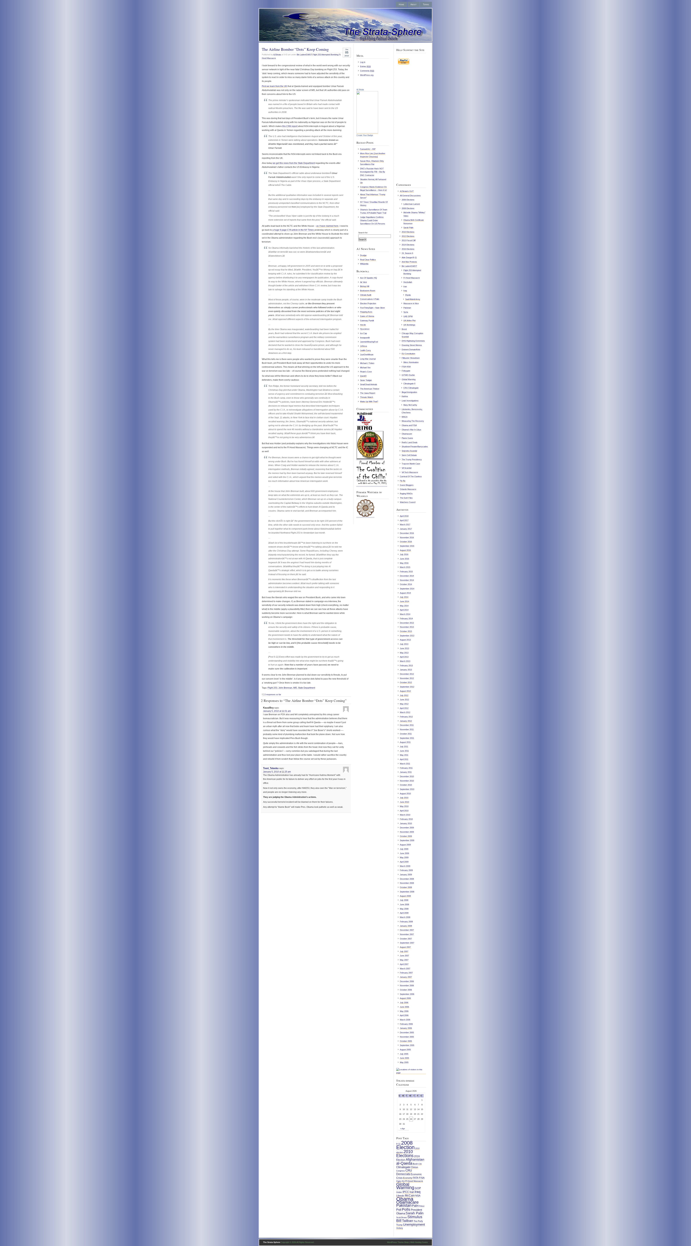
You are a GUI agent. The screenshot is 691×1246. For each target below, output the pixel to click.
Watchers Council (407, 502)
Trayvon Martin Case (411, 464)
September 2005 (407, 1045)
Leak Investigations (410, 401)
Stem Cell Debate (409, 455)
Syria (405, 312)
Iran (405, 286)
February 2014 (406, 618)
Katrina (405, 396)
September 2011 (407, 738)
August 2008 (405, 896)
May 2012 (404, 704)
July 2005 (404, 1054)
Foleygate (406, 371)
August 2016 (405, 550)
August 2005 (405, 1049)
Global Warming (408, 379)
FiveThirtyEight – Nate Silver (372, 308)
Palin (415, 1205)
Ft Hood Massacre (411, 278)
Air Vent (363, 282)
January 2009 (406, 874)
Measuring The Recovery (413, 421)
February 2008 (406, 921)
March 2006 (405, 1020)
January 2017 (406, 529)
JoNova (363, 346)
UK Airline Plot (409, 320)
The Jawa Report (367, 393)
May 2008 (404, 909)
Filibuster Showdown (411, 358)
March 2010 (405, 815)
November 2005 (407, 1037)
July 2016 (404, 554)
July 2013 (404, 644)
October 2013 (406, 631)
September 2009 (407, 840)
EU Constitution (408, 354)
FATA (415, 1177)
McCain (410, 1195)
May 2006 (404, 1011)
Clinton (414, 1167)
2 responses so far (273, 694)
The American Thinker (369, 389)
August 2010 (405, 793)
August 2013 (405, 640)
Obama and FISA (409, 425)
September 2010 (407, 789)
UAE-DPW (408, 316)
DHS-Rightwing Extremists (413, 341)
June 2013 (404, 648)
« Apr (402, 1129)
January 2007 (406, 977)
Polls (406, 1209)
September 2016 (407, 546)
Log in (362, 62)
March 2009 (405, 866)
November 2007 (407, 934)
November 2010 (407, 781)
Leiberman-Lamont (411, 204)
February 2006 (406, 1024)
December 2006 (407, 981)
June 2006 (404, 1007)
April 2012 (404, 708)
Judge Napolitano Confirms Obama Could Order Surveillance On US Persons (372, 220)
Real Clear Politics (368, 260)
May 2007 (404, 960)
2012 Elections (408, 236)
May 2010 (404, 806)
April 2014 (404, 610)
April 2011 (404, 759)
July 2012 (404, 695)
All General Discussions (410, 195)
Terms (426, 4)
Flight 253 (272, 688)
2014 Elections (408, 245)
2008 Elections (408, 208)
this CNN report (290, 126)
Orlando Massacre (408, 489)
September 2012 (407, 687)
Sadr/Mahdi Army (412, 299)
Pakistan (407, 308)
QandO (363, 376)
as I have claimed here (327, 226)
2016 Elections (408, 249)
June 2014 (404, 601)
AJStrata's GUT (407, 191)
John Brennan (285, 688)
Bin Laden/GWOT (304, 54)
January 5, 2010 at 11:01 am (277, 711)
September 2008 (407, 892)
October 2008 (406, 887)
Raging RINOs (406, 493)
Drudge (363, 255)
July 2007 (404, 951)
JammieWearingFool (369, 342)
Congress (400, 1171)
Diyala (408, 295)
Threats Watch (366, 397)
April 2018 (404, 516)
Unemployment (414, 1224)
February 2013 (406, 665)
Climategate (403, 1167)
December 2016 (407, 533)
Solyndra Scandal (409, 451)
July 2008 (404, 900)
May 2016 (404, 563)
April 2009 (404, 862)
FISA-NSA (406, 367)
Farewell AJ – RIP (368, 149)
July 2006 (404, 1002)
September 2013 (407, 636)
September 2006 (407, 994)
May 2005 (404, 1062)
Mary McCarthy (410, 405)
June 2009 (404, 853)
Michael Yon (365, 367)
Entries (365, 66)
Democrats (403, 1174)
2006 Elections (408, 200)
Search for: (363, 233)
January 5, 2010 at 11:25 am (277, 771)
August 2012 (405, 691)
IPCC (406, 1191)
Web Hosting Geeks (419, 1242)
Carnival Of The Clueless (411, 476)
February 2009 (406, 870)
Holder (399, 1192)
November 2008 (407, 883)
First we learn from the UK (274, 86)
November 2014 (407, 580)
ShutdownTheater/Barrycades (415, 446)
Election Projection (368, 303)
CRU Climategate (411, 388)
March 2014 (405, 614)
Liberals (400, 1195)
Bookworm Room (367, 291)
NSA (417, 1195)
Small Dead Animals (368, 384)
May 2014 (404, 606)
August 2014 (405, 593)
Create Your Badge (364, 135)
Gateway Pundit (367, 320)
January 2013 (406, 670)
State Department (306, 688)
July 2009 (404, 849)
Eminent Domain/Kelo (411, 349)
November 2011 (407, 729)
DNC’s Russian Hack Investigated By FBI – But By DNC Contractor (372, 171)
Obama (404, 1199)
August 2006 (405, 998)
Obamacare (407, 434)
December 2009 (407, 827)
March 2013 (405, 661)
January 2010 (406, 823)
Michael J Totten (367, 363)
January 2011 (406, 772)
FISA (421, 1177)
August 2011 (405, 742)
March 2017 (405, 524)
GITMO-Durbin (408, 375)
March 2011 (405, 764)
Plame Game (407, 438)
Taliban (407, 1221)
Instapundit (365, 338)
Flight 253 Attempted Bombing (325, 54)
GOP (418, 1188)
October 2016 (406, 542)
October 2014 (406, 584)
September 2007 (407, 943)
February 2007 (406, 973)
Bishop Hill (364, 286)
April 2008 (404, 913)
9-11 (398, 1144)
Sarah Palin (408, 228)
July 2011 (404, 746)
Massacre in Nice (411, 303)
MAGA (404, 417)
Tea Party (418, 1221)
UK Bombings (409, 325)
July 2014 (404, 597)
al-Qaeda (404, 1163)
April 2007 (404, 964)
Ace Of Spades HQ (368, 278)
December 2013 (407, 623)
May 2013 (404, 653)
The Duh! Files (406, 498)
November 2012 (407, 678)
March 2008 (405, 917)
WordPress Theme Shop (398, 1242)
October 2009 (406, 836)
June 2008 (404, 904)
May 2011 (404, 755)
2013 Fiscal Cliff (408, 240)
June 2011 (404, 751)
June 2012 (404, 699)
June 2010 (404, 802)
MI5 (295, 688)
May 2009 (404, 857)
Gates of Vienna (367, 316)
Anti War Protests (409, 262)
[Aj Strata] (367, 132)
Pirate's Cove (366, 372)
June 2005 (404, 1058)
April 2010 (404, 811)
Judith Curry (365, 350)
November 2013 (407, 627)
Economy (407, 1178)
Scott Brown (401, 1217)
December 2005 (407, 1032)
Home (401, 4)
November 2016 (407, 537)
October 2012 (406, 682)
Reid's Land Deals (409, 442)
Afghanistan (415, 1159)
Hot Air (363, 325)
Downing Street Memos (412, 345)
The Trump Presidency (412, 459)
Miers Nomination (411, 362)
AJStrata (277, 54)
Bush (415, 1164)
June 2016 (404, 559)
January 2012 (406, 721)
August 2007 (405, 947)
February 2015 (406, 571)
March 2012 (405, 712)
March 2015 (405, 567)
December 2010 (407, 776)
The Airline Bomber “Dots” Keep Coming (295, 49)
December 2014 (407, 576)
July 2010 (404, 798)
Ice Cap (363, 333)
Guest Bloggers (407, 485)
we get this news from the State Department (294, 163)
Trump (399, 1225)
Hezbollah (407, 282)
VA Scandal (406, 468)
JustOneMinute (366, 354)
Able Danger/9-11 (409, 257)
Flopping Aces (366, 312)
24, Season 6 (407, 253)
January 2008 (406, 926)
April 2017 (404, 520)
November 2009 (407, 832)
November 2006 (407, 985)
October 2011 (406, 734)
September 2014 (407, 589)
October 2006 (406, 990)
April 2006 (404, 1015)
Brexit (404, 329)
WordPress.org (366, 75)
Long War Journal (368, 359)
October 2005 (406, 1041)
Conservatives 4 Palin (369, 299)
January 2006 (406, 1028)
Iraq (405, 291)
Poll (398, 1209)
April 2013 (404, 657)
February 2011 (406, 768)
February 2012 (406, 717)
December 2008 (407, 879)
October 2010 (406, 785)
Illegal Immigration (409, 392)
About (413, 4)
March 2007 (405, 968)
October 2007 (406, 939)
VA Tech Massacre (410, 472)
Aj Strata (360, 89)
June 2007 (404, 955)
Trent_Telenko (271, 768)
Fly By (402, 481)
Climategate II (409, 383)
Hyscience (364, 329)
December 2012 (407, 674)
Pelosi (421, 1206)
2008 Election (405, 1145)
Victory (399, 1228)
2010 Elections (408, 232)
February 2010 (406, 819)
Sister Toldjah (366, 380)
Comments (367, 71)
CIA (420, 1164)
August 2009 (405, 845)
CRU (408, 1170)
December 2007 (407, 930)
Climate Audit (365, 295)
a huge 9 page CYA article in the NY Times (293, 230)
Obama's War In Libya (411, 430)
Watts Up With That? (369, 401)
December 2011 (407, 725)
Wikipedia (364, 264)
